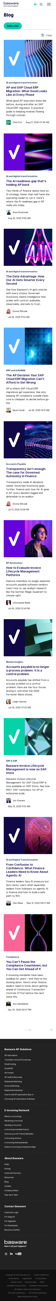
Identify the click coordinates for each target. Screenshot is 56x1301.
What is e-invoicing (12, 1116)
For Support (9, 1217)
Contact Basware (15, 1206)
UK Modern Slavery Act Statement (27, 1289)
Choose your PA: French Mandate (18, 1134)
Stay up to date (11, 1195)
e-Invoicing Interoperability (16, 1142)
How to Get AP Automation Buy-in (19, 1094)
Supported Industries (13, 1090)
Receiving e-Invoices (13, 1121)
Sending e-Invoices (12, 1125)
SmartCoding (10, 1064)
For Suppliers (10, 1221)
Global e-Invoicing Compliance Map (20, 1147)
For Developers (11, 1225)
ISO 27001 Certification (38, 1293)
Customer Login (11, 1212)
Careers (7, 1186)
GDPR (42, 1282)
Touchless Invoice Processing (17, 1060)
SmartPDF (8, 1068)
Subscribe (13, 25)
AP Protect (9, 1073)
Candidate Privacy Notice (16, 1286)
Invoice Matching (11, 1086)
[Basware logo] (15, 1247)
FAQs (6, 1164)
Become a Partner (12, 1230)
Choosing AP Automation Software (19, 1099)
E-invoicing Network (16, 1110)
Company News (11, 1190)
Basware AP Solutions (18, 1049)
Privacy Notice (40, 1279)
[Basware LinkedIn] (11, 1254)
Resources (9, 1177)
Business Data (30, 1282)
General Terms (16, 1282)
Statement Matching (13, 1081)
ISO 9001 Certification (16, 1293)
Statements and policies (38, 1286)
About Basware (13, 1158)
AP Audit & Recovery (13, 1077)
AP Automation (10, 1055)
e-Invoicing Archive (12, 1138)
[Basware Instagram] (6, 1253)
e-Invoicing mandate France (16, 1129)
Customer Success (12, 1173)
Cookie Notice (14, 1279)
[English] (35, 5)
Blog (6, 1182)
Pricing (7, 1169)
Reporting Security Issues (27, 1297)
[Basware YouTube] (18, 1253)
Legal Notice (27, 1279)
